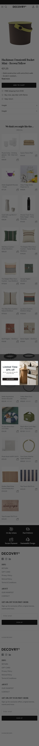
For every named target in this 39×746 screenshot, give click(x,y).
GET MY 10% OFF (10, 379)
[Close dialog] (37, 362)
